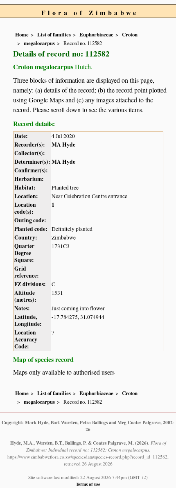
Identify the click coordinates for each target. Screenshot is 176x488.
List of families (54, 34)
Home (22, 34)
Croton (130, 34)
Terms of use (88, 484)
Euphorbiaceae (96, 34)
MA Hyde (63, 144)
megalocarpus (39, 43)
